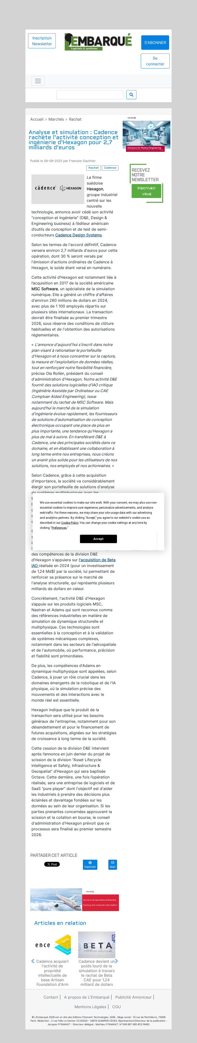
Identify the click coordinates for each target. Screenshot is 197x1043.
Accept (98, 539)
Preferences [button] (59, 527)
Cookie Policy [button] (69, 522)
